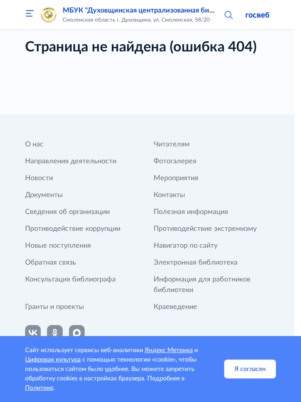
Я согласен (250, 369)
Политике (39, 388)
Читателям (172, 144)
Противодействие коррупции (72, 228)
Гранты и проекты (54, 307)
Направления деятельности (70, 161)
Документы (44, 195)
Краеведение (175, 307)
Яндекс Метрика (169, 350)
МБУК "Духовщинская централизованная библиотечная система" (171, 10)
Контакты (169, 195)
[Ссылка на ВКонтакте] (33, 333)
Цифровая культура (53, 359)
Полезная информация (191, 212)
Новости (39, 178)
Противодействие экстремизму (205, 228)
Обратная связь (50, 262)
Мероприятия (176, 178)
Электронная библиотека (196, 262)
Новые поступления (58, 245)
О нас (34, 144)
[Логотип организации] (48, 15)
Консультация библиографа (70, 279)
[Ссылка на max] (77, 333)
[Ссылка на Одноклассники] (55, 333)
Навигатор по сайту (186, 245)
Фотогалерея (175, 161)
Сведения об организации (67, 212)
